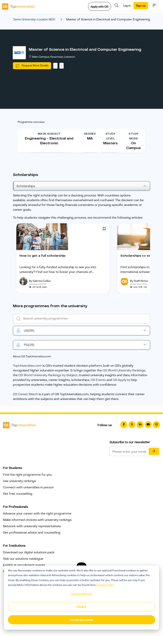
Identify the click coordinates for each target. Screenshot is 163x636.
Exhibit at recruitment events (24, 565)
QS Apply (119, 380)
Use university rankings (19, 481)
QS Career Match (25, 394)
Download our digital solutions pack (28, 552)
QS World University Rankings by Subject (48, 375)
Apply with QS (99, 6)
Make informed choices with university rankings (37, 520)
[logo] (18, 5)
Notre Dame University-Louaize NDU (29, 19)
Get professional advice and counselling (31, 533)
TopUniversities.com (27, 366)
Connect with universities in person (28, 487)
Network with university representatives (32, 526)
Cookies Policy (105, 585)
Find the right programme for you (27, 475)
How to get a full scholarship (42, 256)
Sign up (141, 5)
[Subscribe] (154, 451)
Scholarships (25, 186)
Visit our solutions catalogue (23, 559)
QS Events (98, 380)
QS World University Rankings (124, 370)
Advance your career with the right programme (37, 513)
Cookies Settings (81, 594)
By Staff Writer (139, 281)
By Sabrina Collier (40, 281)
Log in (127, 5)
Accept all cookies (81, 620)
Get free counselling (17, 494)
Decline (81, 606)
